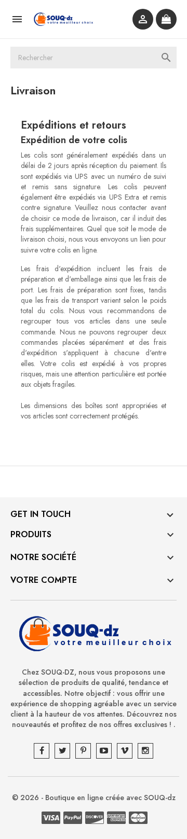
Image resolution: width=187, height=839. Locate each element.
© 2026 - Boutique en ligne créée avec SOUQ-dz (94, 797)
